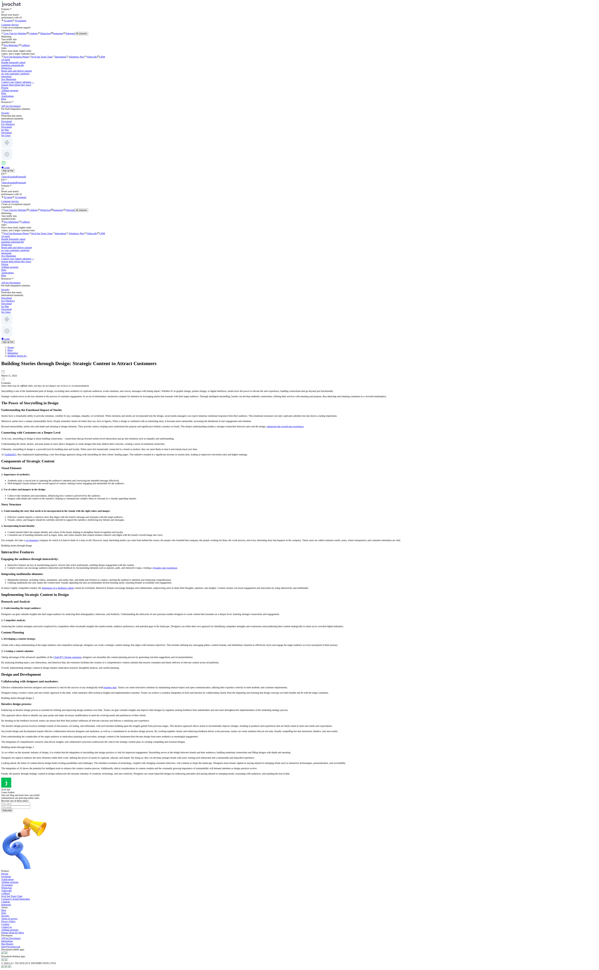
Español (12, 176)
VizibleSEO (10, 454)
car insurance (32, 540)
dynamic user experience (165, 568)
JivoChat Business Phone (16, 56)
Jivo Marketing (11, 45)
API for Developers (11, 938)
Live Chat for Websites (15, 33)
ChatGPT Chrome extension (67, 657)
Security (5, 916)
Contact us (6, 927)
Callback (25, 45)
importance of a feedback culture (58, 588)
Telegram (70, 33)
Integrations (60, 56)
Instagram (58, 33)
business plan (110, 687)
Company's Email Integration (15, 899)
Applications (7, 96)
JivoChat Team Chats (41, 56)
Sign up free (7, 170)
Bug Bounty (7, 944)
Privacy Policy (8, 921)
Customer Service (10, 24)
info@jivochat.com (10, 946)
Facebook (6, 876)
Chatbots (33, 33)
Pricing (4, 87)
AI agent (8, 20)
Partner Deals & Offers (12, 932)
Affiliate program (9, 90)
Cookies (5, 924)
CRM (102, 56)
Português (21, 176)
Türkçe (4, 176)
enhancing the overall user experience (285, 426)
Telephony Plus (76, 56)
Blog (3, 99)
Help (3, 93)
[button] (299, 9)
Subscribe (7, 810)
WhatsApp (45, 33)
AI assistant (20, 20)
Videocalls (92, 56)
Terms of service (9, 918)
